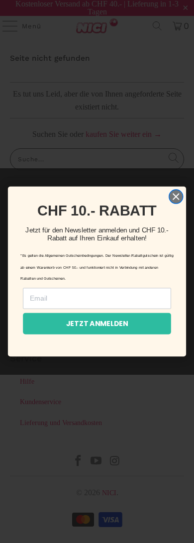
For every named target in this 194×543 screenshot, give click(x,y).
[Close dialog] (176, 197)
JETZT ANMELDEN (97, 323)
